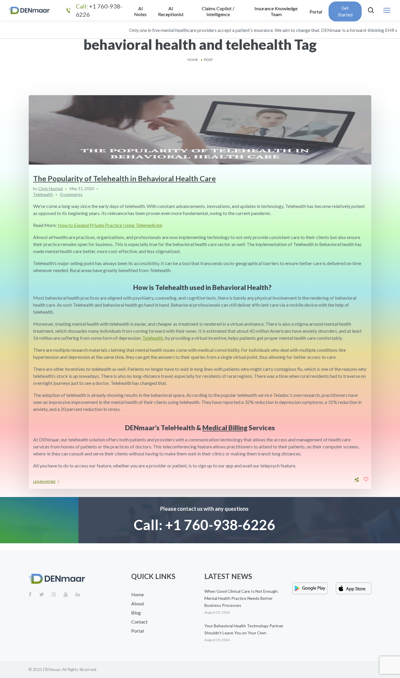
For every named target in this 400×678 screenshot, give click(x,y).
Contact (139, 621)
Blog (136, 612)
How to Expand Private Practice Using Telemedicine (110, 225)
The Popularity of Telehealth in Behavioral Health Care (124, 178)
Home (192, 59)
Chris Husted (50, 188)
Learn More (44, 481)
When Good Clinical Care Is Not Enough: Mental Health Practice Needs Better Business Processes (241, 598)
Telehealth (43, 194)
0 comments (71, 194)
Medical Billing (224, 427)
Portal (137, 630)
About (137, 603)
